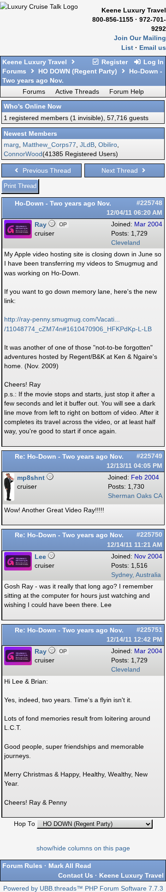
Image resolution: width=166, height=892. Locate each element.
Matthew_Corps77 (49, 144)
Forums (14, 71)
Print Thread (20, 185)
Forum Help (126, 91)
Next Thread (120, 170)
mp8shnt (31, 477)
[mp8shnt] (9, 498)
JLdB (87, 144)
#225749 (149, 456)
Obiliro (107, 144)
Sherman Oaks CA (135, 495)
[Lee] (18, 568)
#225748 (149, 203)
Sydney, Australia (136, 574)
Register (114, 62)
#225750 (149, 534)
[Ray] (18, 236)
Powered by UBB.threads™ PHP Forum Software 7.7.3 (83, 888)
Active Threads (77, 91)
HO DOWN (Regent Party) (77, 71)
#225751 (149, 629)
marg (11, 144)
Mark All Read (69, 865)
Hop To (24, 823)
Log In (153, 62)
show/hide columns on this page (83, 848)
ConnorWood (23, 154)
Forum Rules (22, 865)
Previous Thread (46, 170)
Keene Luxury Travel (34, 62)
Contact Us (75, 875)
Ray (41, 224)
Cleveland (125, 242)
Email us (152, 47)
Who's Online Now (32, 106)
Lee (40, 556)
